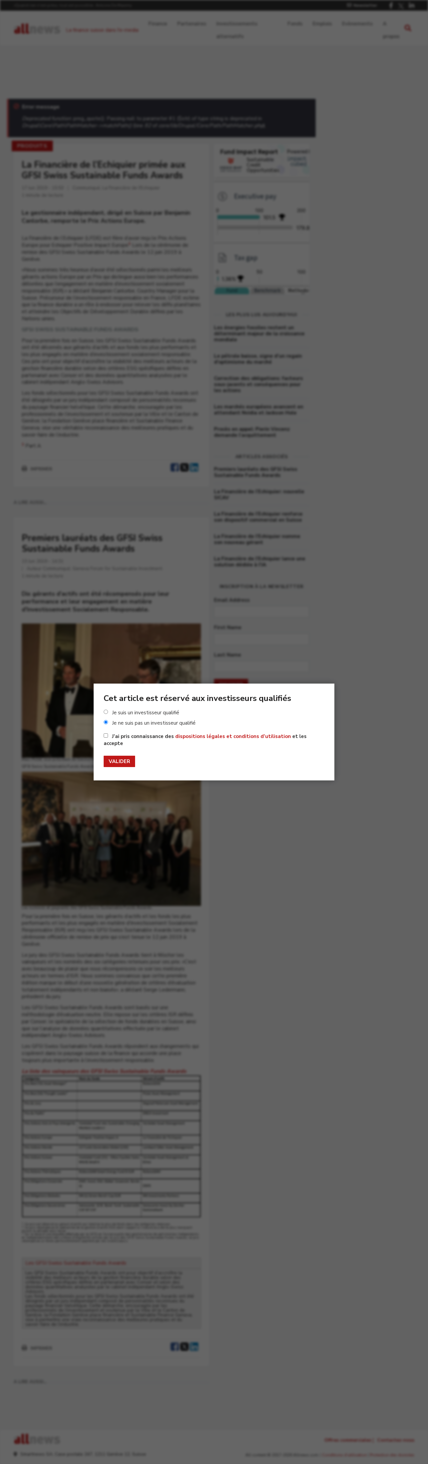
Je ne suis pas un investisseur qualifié (154, 723)
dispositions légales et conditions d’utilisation (233, 736)
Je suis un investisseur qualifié (145, 712)
